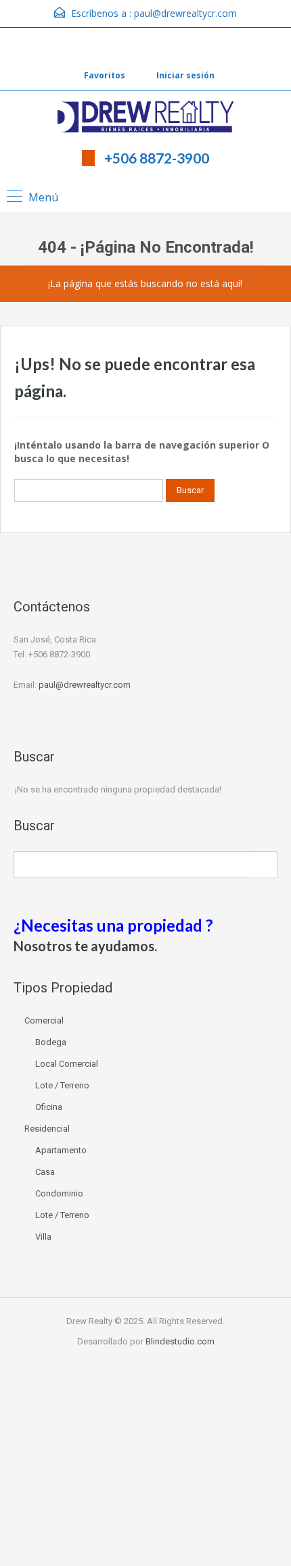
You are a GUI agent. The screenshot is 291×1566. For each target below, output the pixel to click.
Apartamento (61, 1150)
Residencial (47, 1128)
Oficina (48, 1107)
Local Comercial (66, 1064)
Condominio (59, 1193)
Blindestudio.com (180, 1341)
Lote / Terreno (62, 1085)
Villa (43, 1237)
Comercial (44, 1020)
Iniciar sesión (184, 75)
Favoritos (104, 75)
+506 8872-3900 (156, 157)
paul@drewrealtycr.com (185, 13)
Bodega (50, 1042)
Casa (45, 1172)
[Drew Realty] (145, 118)
